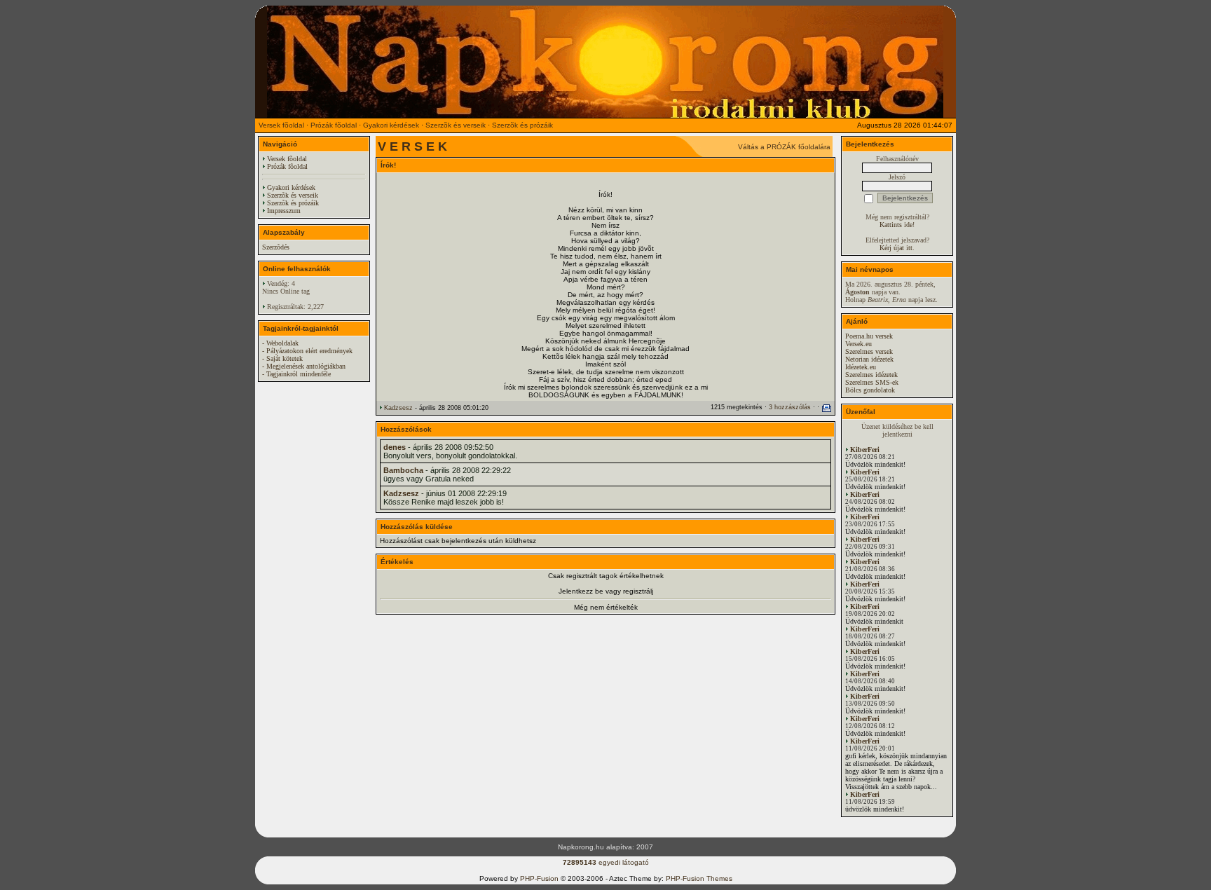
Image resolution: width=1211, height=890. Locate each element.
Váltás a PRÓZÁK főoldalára (784, 147)
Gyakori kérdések (391, 125)
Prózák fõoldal (333, 125)
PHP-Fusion (539, 878)
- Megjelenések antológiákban (303, 366)
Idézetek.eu (860, 367)
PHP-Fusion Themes (699, 878)
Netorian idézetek (869, 359)
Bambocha (403, 470)
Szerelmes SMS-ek (871, 382)
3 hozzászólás (790, 407)
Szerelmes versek (869, 351)
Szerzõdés (275, 247)
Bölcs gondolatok (870, 390)
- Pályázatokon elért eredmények (307, 351)
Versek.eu (858, 344)
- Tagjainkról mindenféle (296, 374)
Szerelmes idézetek (871, 374)
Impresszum (284, 210)
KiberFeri (865, 449)
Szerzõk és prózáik (522, 125)
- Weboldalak (280, 343)
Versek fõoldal (281, 125)
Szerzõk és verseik (455, 125)
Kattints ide (896, 224)
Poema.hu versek (869, 336)
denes (394, 447)
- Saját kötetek (282, 358)
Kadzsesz (398, 407)
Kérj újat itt (896, 248)
